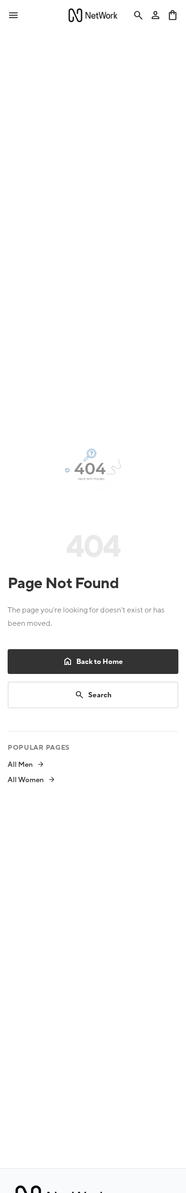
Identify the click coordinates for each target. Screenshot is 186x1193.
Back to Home (93, 661)
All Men (26, 764)
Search (93, 695)
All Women (31, 780)
